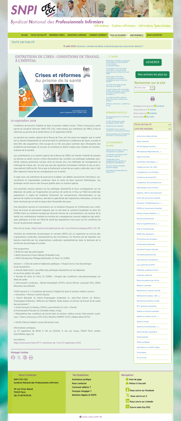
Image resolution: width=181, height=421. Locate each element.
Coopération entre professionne (149, 183)
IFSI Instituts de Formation (147, 239)
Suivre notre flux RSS (139, 407)
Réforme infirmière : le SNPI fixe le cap (118, 105)
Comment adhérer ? (81, 387)
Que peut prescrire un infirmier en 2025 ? (117, 117)
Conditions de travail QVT (146, 177)
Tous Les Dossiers (118, 35)
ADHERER (152, 62)
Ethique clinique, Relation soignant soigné (115, 167)
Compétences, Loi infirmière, (148, 172)
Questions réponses (144, 275)
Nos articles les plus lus (152, 75)
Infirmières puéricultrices (146, 255)
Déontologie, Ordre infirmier (147, 188)
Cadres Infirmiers (143, 157)
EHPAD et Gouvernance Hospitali (149, 208)
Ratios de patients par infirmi (148, 280)
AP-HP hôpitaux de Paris (146, 147)
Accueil (24, 35)
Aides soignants (143, 141)
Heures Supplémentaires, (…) (148, 224)
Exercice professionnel (145, 219)
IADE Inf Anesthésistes (145, 229)
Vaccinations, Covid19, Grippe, (148, 347)
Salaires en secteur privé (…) (148, 316)
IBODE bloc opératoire (145, 234)
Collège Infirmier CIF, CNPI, (147, 167)
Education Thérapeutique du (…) (149, 203)
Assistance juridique (76, 35)
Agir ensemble (136, 35)
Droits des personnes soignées (148, 198)
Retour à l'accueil (137, 383)
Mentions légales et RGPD (84, 395)
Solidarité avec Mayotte (114, 126)
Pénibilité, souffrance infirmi (147, 270)
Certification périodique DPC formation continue (116, 155)
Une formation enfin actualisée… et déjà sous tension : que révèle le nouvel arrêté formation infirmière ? (118, 92)
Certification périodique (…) (147, 162)
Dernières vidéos (57, 35)
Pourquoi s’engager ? (81, 391)
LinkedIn (153, 113)
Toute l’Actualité (38, 35)
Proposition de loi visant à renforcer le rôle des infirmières (118, 130)
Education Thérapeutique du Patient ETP (116, 171)
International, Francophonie (147, 260)
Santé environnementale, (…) (148, 327)
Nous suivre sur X (138, 396)
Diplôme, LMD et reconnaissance (149, 193)
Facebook (160, 106)
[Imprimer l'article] (31, 358)
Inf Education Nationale (146, 244)
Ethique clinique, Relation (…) (148, 213)
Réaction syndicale (144, 286)
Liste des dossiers (143, 129)
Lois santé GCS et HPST (146, 265)
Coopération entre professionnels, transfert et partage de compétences (116, 161)
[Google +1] (25, 358)
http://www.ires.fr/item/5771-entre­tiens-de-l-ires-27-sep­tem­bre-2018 (47, 343)
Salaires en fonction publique (148, 311)
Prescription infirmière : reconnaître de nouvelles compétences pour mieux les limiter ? (116, 79)
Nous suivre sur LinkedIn (141, 401)
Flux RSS (150, 117)
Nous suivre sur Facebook (141, 390)
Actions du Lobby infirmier (147, 136)
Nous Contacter (28, 375)
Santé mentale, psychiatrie (147, 332)
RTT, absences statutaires (147, 306)
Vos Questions (81, 375)
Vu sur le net (141, 358)
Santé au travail (143, 322)
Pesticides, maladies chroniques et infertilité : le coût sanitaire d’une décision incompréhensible (118, 63)
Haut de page (135, 379)
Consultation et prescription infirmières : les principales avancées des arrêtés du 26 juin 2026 (118, 71)
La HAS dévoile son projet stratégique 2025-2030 (115, 122)
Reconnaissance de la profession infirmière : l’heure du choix (118, 135)
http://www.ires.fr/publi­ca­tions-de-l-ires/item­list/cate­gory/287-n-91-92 (66, 228)
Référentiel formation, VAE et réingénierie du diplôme (117, 151)
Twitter (152, 110)
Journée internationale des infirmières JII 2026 (116, 86)
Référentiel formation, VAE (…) (148, 296)
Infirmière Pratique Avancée (147, 249)
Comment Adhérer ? (98, 35)
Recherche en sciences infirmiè (148, 291)
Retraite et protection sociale (148, 301)
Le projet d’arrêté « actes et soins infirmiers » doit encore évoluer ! (116, 99)
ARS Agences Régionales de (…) (149, 152)
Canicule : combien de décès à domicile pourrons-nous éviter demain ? (58, 46)
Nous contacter (154, 35)
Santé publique (142, 337)
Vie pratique (141, 352)
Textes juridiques (143, 342)
